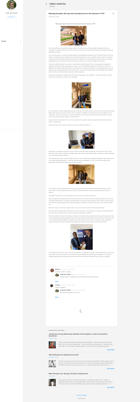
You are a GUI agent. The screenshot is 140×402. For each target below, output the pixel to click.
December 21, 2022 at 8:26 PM (67, 269)
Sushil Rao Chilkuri (65, 274)
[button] (113, 14)
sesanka (57, 285)
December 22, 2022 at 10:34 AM (68, 285)
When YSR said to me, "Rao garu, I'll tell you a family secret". (69, 373)
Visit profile (11, 17)
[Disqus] (11, 65)
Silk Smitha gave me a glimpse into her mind (64, 355)
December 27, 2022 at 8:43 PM (78, 274)
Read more (110, 350)
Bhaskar (57, 269)
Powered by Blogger (81, 395)
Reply (56, 281)
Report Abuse (81, 398)
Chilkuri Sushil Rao (57, 4)
